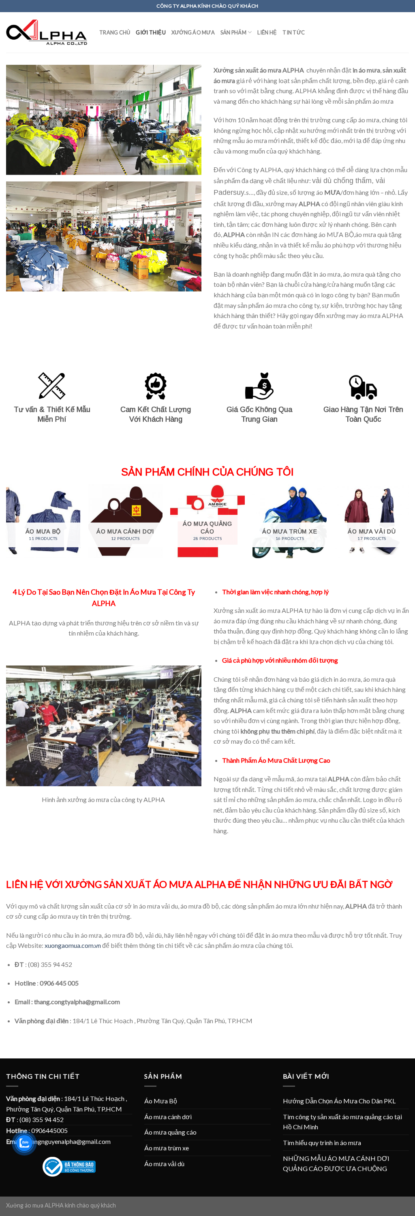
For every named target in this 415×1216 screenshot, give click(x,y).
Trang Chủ (114, 32)
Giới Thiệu (151, 32)
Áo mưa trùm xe (166, 1148)
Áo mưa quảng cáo (170, 1132)
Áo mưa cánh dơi (168, 1116)
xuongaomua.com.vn (73, 945)
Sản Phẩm (233, 32)
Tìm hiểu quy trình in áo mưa (322, 1142)
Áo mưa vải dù (164, 1163)
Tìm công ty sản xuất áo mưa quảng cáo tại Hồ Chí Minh (342, 1122)
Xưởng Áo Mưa (193, 32)
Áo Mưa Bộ (160, 1101)
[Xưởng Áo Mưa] (46, 32)
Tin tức (293, 32)
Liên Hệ (267, 32)
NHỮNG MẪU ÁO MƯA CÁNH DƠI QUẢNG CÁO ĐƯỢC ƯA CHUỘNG (336, 1163)
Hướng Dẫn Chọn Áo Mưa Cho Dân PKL (339, 1101)
